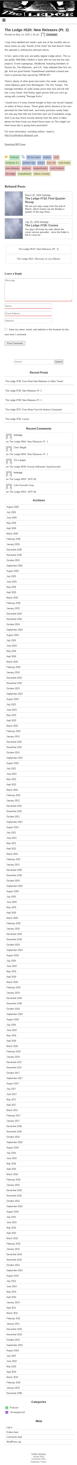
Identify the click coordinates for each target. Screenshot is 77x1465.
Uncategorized (17, 1412)
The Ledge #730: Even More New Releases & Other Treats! (34, 381)
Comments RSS (38, 1459)
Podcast (14, 1407)
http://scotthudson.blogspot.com (21, 135)
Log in (9, 1427)
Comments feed (14, 1437)
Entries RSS (38, 1457)
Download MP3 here (15, 144)
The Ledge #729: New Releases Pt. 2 (23, 390)
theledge (46, 195)
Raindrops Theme (38, 1462)
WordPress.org (13, 1441)
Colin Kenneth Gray (24, 485)
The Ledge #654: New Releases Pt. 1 (28, 441)
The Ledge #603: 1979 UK (22, 479)
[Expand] (4, 20)
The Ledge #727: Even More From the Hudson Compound (33, 409)
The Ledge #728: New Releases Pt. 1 (23, 400)
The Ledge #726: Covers (17, 419)
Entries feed (12, 1432)
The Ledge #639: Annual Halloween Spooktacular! (35, 466)
